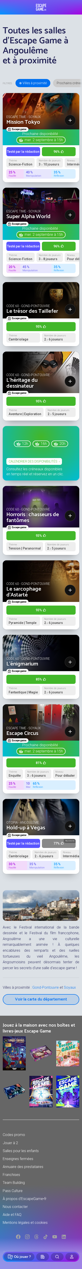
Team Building (14, 1182)
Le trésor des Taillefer (32, 311)
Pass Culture (13, 1191)
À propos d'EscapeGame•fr (24, 1199)
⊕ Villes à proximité (33, 83)
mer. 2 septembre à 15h (44, 140)
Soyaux (70, 987)
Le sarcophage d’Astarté (23, 592)
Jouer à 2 (10, 1143)
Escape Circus (22, 733)
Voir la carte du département (41, 999)
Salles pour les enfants (21, 1151)
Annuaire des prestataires (23, 1167)
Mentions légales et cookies (25, 1222)
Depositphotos (67, 916)
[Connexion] (71, 1257)
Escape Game (41, 7)
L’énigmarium (22, 664)
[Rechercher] (57, 1257)
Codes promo (14, 1135)
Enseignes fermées (18, 1159)
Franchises (11, 1175)
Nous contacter (15, 1207)
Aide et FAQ (12, 1214)
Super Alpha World (28, 216)
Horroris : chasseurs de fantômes (32, 517)
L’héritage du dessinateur (22, 383)
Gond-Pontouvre (45, 987)
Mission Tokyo (23, 122)
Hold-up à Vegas (25, 827)
